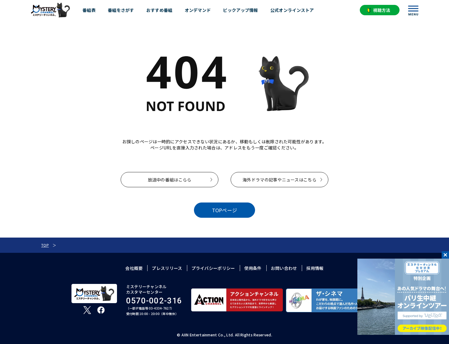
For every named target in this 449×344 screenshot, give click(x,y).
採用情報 (315, 268)
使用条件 (253, 268)
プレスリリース (167, 268)
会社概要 (134, 268)
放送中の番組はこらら (170, 180)
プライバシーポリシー (213, 268)
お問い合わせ (284, 268)
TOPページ (224, 210)
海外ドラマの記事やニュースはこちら (279, 180)
